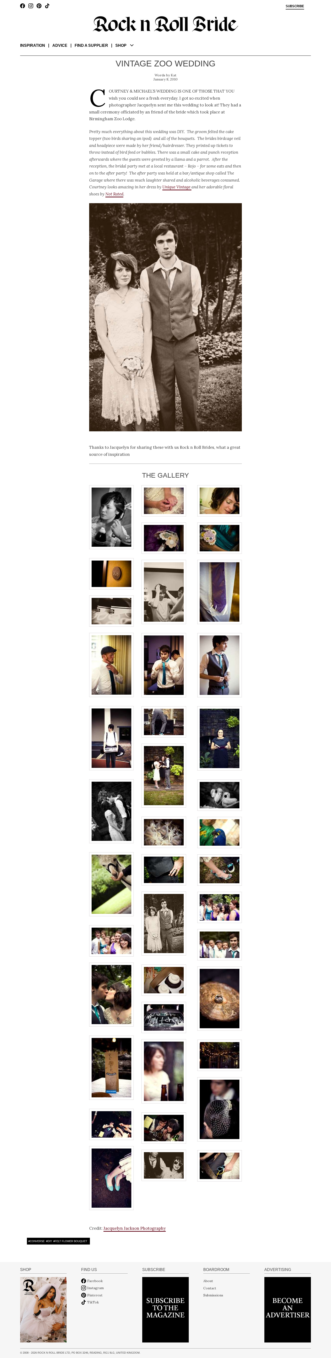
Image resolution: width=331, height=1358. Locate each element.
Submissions (213, 1295)
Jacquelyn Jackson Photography (134, 1228)
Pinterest (94, 1295)
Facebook (95, 1281)
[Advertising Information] (287, 1309)
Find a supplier (91, 45)
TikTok (93, 1302)
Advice (59, 45)
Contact (209, 1288)
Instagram (95, 1288)
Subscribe (295, 6)
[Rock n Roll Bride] (165, 23)
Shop (120, 45)
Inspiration (32, 45)
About (208, 1281)
